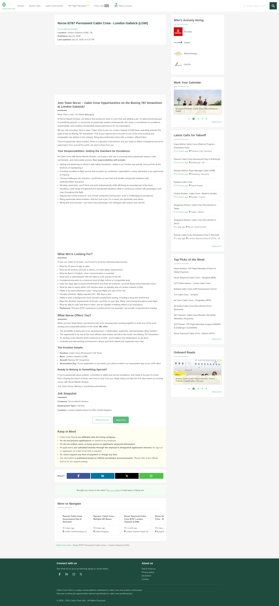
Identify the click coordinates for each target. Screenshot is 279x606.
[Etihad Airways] (178, 53)
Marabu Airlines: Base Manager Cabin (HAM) (194, 170)
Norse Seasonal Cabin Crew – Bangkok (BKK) (195, 277)
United (187, 42)
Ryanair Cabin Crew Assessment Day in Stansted (196, 235)
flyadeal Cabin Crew (183, 182)
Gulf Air (187, 64)
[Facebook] (59, 574)
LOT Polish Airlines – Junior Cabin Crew (192, 283)
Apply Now (121, 420)
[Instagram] (74, 574)
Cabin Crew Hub (64, 590)
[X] (81, 574)
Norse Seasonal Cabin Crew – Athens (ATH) (194, 333)
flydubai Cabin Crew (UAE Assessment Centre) (195, 289)
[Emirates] (178, 31)
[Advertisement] (110, 69)
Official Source (102, 420)
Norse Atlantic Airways (68, 29)
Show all (216, 122)
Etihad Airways (190, 53)
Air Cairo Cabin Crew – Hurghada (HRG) (192, 300)
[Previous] (170, 101)
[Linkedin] (67, 574)
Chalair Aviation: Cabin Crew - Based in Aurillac (195, 193)
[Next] (225, 101)
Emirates (188, 32)
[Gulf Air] (178, 64)
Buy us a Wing (113, 490)
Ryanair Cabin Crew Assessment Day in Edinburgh (197, 159)
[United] (178, 42)
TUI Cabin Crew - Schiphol (186, 294)
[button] (273, 5)
